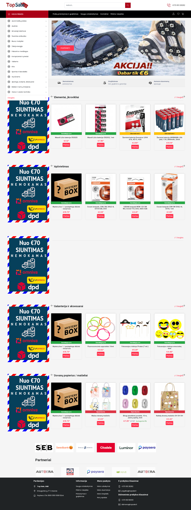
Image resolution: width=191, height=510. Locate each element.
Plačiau (66, 145)
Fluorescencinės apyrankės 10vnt (101, 346)
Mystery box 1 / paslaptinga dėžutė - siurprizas (66, 208)
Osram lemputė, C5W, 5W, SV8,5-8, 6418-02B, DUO (100, 208)
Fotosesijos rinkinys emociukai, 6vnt (169, 347)
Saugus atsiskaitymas (89, 14)
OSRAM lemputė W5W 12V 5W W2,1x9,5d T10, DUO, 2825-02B (135, 208)
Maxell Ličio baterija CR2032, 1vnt (100, 137)
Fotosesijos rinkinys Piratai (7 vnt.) (135, 346)
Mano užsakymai (103, 486)
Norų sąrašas (102, 497)
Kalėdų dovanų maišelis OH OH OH (169, 416)
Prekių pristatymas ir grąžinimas (65, 14)
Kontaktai (104, 14)
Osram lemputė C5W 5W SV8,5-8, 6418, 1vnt (169, 208)
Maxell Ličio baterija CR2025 (66, 137)
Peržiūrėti (65, 48)
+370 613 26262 (178, 5)
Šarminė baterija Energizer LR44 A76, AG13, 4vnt (135, 138)
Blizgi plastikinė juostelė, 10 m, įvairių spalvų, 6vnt (135, 417)
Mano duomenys (103, 490)
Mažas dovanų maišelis (101, 416)
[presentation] (52, 96)
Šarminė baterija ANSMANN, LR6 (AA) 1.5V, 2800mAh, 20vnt (169, 138)
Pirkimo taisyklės (117, 14)
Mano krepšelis (102, 494)
